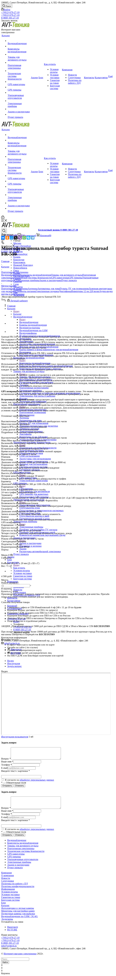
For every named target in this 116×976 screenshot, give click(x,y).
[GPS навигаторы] (19, 81)
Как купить (19, 568)
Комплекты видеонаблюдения (35, 275)
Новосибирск (20, 268)
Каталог (17, 314)
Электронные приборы (31, 527)
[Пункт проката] (19, 114)
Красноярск (19, 262)
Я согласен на (29, 780)
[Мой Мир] (11, 238)
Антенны (32, 288)
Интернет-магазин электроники (20, 953)
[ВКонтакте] (3, 238)
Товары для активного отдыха (66, 275)
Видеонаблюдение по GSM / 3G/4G (19, 916)
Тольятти (18, 287)
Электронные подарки (47, 291)
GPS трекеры (75, 277)
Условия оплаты (9, 891)
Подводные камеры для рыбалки (18, 913)
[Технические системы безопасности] (19, 70)
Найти (5, 962)
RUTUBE (12, 929)
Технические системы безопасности (32, 277)
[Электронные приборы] (19, 100)
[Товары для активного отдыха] (19, 54)
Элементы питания (26, 291)
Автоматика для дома (48, 288)
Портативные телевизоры (14, 288)
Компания (6, 872)
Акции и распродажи (30, 543)
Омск (16, 270)
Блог (3, 902)
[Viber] (20, 238)
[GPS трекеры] (19, 87)
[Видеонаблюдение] (19, 40)
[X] (16, 238)
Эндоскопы (7, 919)
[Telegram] (32, 238)
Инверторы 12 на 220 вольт (85, 291)
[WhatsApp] (24, 238)
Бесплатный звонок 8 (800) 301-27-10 (58, 230)
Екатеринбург (20, 254)
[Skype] (28, 238)
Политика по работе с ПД (14, 883)
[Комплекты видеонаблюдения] (19, 46)
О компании (7, 875)
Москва (17, 243)
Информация (8, 889)
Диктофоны (65, 291)
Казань (16, 257)
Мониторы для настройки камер (18, 911)
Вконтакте (12, 927)
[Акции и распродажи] (19, 109)
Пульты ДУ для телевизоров (74, 288)
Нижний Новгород (23, 265)
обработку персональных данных (37, 780)
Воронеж (18, 251)
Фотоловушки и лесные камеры (17, 908)
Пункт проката (69, 280)
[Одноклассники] (7, 238)
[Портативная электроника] (19, 62)
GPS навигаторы (60, 277)
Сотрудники (7, 881)
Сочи (16, 284)
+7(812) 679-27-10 (10, 12)
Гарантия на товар (10, 897)
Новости (5, 878)
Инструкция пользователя (14, 736)
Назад (16, 311)
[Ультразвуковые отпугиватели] (19, 92)
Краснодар (18, 259)
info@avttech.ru (9, 945)
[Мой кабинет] (2, 217)
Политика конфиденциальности (17, 886)
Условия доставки (10, 894)
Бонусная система (10, 900)
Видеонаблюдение (28, 322)
